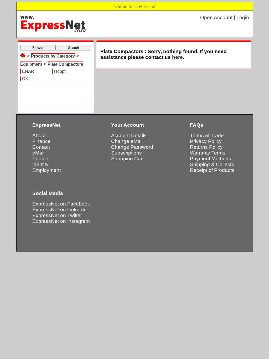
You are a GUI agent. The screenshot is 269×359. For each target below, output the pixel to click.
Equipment (31, 64)
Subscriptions (126, 153)
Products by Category (53, 56)
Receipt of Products (212, 170)
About (39, 135)
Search (73, 48)
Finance (41, 141)
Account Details (129, 135)
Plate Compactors (65, 64)
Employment (46, 170)
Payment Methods (210, 158)
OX (25, 78)
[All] (22, 56)
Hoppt (59, 71)
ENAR (28, 71)
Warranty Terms (207, 153)
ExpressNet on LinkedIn (59, 209)
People (40, 158)
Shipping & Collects (212, 164)
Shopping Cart (127, 158)
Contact (41, 147)
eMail (38, 153)
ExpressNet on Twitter (57, 215)
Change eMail (127, 141)
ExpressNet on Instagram (61, 221)
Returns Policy (206, 147)
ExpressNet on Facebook (61, 204)
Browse (38, 48)
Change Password (132, 147)
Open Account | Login (224, 17)
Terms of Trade (207, 135)
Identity (40, 164)
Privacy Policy (206, 141)
